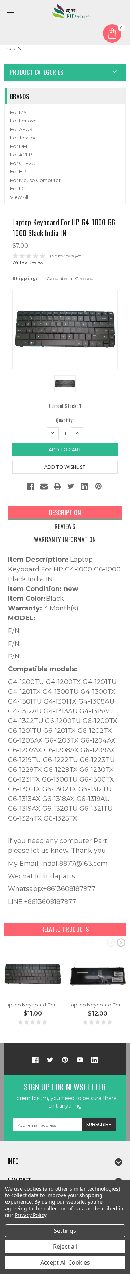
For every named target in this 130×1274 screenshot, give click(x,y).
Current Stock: (65, 406)
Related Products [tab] (65, 929)
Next (121, 942)
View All (19, 197)
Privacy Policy (30, 1215)
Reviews (65, 526)
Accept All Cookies (65, 1262)
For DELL (20, 146)
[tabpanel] (32, 990)
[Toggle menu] (11, 11)
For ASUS (21, 129)
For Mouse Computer (35, 180)
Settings (65, 1231)
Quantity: (65, 420)
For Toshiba (23, 137)
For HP (18, 171)
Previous (111, 942)
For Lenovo (23, 120)
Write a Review (28, 262)
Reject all (65, 1247)
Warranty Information (65, 539)
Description (65, 512)
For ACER (21, 154)
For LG (17, 188)
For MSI (19, 112)
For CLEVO (23, 163)
